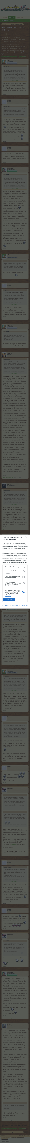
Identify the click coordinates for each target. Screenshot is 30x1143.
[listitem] (15, 567)
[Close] (26, 537)
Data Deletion (5, 605)
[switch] (23, 571)
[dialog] (15, 571)
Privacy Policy (24, 605)
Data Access (15, 605)
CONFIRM (9, 599)
